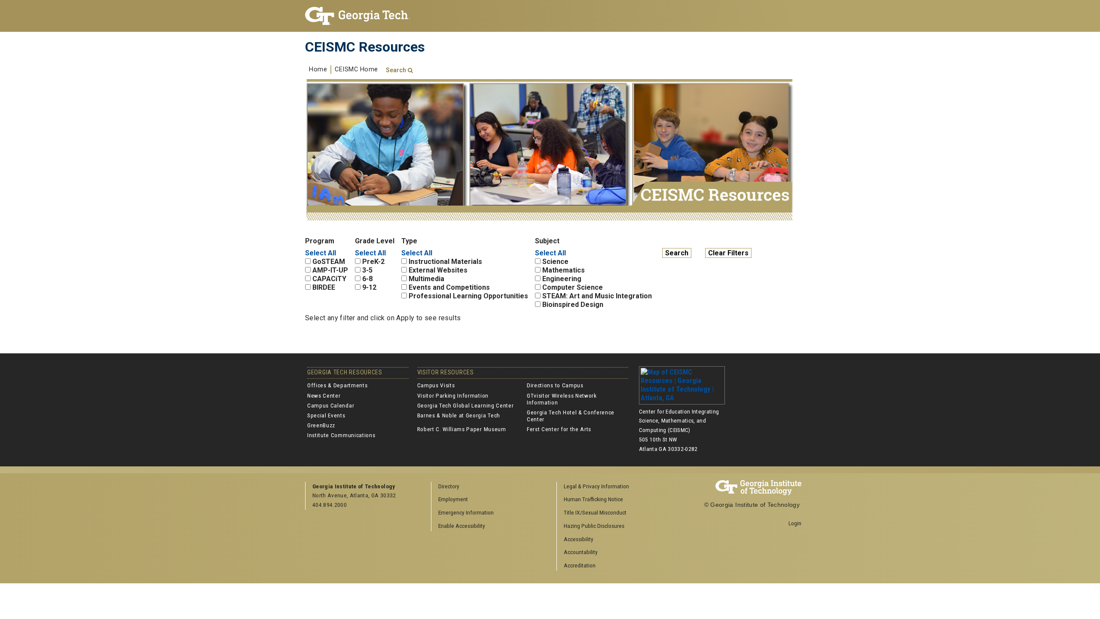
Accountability (581, 552)
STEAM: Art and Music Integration (597, 296)
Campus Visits (436, 385)
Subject (547, 241)
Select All (320, 253)
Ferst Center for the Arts (559, 429)
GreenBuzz (321, 425)
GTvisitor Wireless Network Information (562, 399)
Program (319, 241)
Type (409, 241)
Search (396, 70)
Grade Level (374, 241)
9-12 (369, 287)
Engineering (561, 279)
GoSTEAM (328, 261)
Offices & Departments (337, 385)
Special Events (326, 415)
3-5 (367, 270)
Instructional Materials (445, 261)
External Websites (438, 270)
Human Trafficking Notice (593, 499)
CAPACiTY (329, 279)
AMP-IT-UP (330, 270)
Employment (453, 499)
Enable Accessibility (461, 525)
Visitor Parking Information (453, 395)
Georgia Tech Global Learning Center (465, 405)
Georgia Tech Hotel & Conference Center (570, 416)
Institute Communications (341, 435)
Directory (448, 486)
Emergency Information (466, 512)
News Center (323, 395)
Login (794, 523)
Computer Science (572, 287)
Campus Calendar (330, 405)
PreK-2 (373, 261)
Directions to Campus (555, 385)
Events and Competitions (449, 287)
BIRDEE (323, 287)
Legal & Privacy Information (596, 486)
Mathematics (563, 270)
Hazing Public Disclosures (594, 525)
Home (318, 70)
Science (555, 261)
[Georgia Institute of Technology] (361, 16)
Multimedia (426, 279)
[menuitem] (616, 487)
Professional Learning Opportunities (468, 296)
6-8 (367, 279)
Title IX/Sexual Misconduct (595, 512)
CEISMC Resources (365, 47)
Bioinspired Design (572, 304)
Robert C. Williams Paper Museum (461, 429)
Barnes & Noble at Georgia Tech (458, 415)
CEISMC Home (356, 70)
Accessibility (578, 539)
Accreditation (580, 565)
